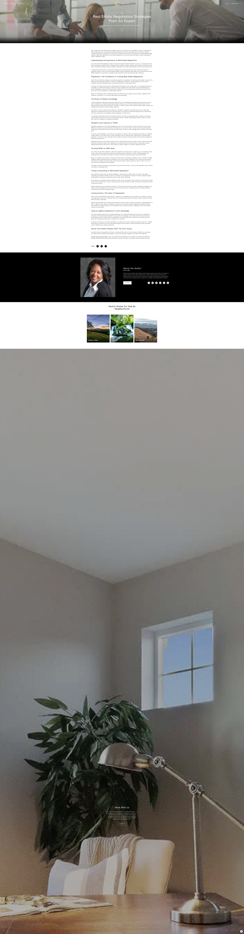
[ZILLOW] (152, 283)
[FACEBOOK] (149, 283)
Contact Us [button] (122, 823)
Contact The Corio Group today (99, 236)
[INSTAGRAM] (164, 283)
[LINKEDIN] (160, 283)
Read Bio (127, 282)
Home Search (20, 3)
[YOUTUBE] (156, 283)
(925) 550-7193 (235, 3)
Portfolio (13, 3)
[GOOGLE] (168, 283)
